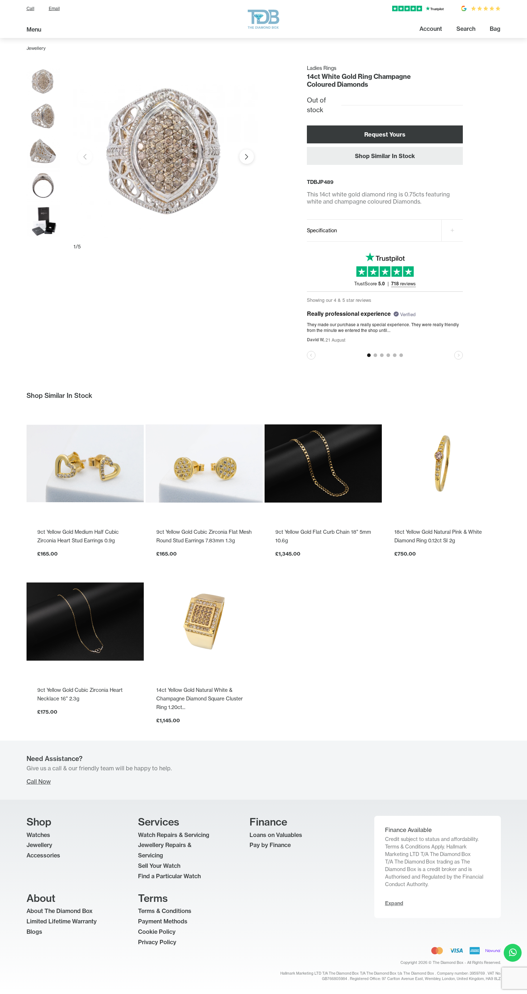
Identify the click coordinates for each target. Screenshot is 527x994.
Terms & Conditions (164, 910)
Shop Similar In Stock (385, 156)
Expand (394, 903)
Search (465, 28)
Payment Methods (162, 921)
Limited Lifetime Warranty (62, 921)
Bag (495, 28)
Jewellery (36, 48)
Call (30, 8)
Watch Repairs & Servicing (173, 834)
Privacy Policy (157, 942)
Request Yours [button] (384, 134)
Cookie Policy (157, 931)
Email (54, 8)
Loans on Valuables (276, 834)
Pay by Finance (270, 844)
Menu (34, 29)
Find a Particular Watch (169, 876)
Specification (322, 230)
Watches (38, 834)
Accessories (43, 855)
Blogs (34, 931)
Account (430, 28)
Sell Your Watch (159, 865)
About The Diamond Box (59, 910)
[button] (246, 156)
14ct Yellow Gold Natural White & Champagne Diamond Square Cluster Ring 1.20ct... (199, 698)
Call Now (39, 781)
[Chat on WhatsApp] (513, 953)
